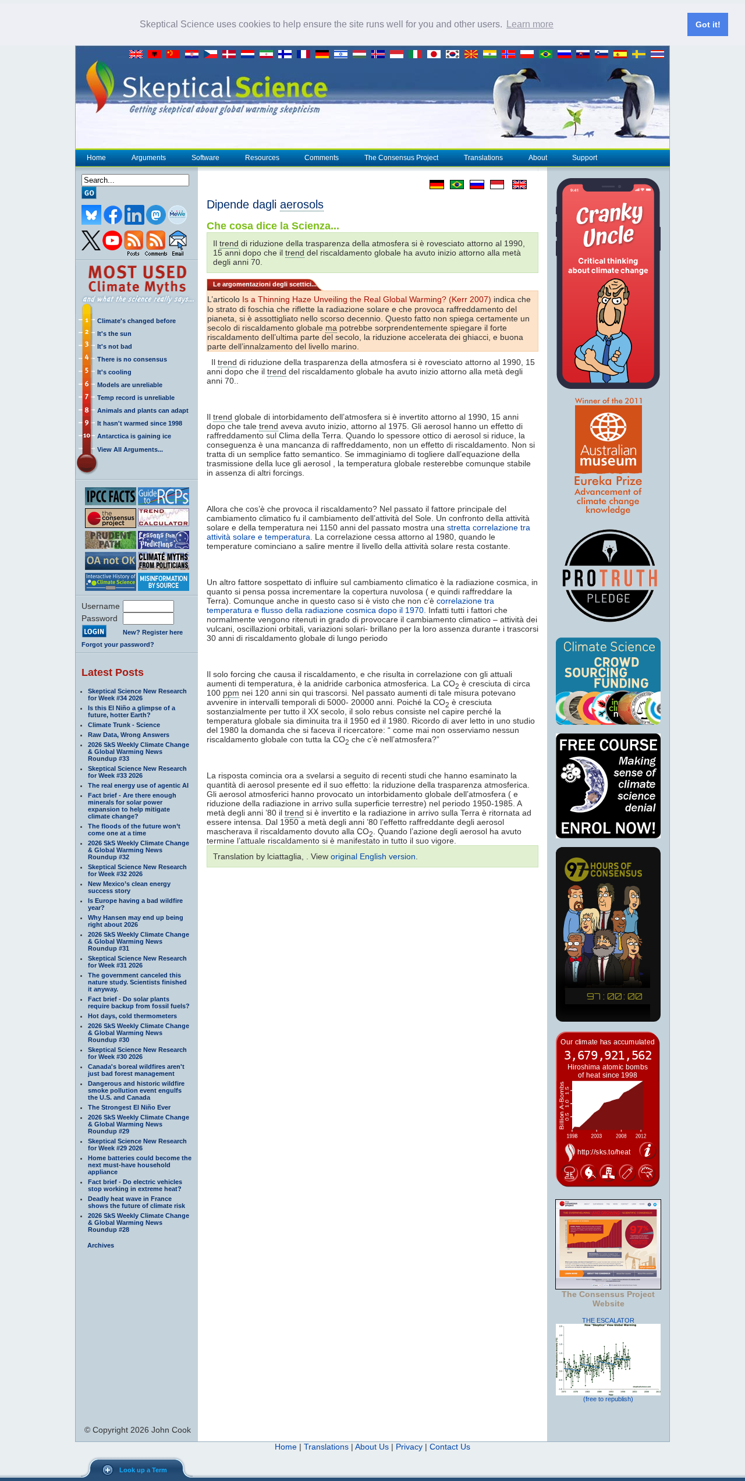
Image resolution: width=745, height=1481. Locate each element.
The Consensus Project (401, 158)
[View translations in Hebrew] (343, 54)
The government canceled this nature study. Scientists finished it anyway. (137, 982)
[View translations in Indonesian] (399, 54)
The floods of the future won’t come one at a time (134, 830)
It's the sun (114, 333)
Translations (483, 158)
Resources (262, 158)
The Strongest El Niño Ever (129, 1107)
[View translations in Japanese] (436, 54)
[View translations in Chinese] (175, 54)
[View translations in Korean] (455, 54)
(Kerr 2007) (366, 299)
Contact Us (450, 1446)
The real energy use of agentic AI (138, 785)
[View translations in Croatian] (194, 54)
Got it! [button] (708, 24)
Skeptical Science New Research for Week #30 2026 (137, 1053)
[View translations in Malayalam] (492, 54)
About (537, 158)
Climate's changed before (136, 320)
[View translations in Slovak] (585, 54)
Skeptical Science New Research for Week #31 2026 (137, 962)
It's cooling (114, 372)
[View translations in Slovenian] (604, 54)
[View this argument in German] (434, 184)
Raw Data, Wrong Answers (128, 734)
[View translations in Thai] (659, 54)
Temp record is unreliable (136, 397)
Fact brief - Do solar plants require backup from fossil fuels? (139, 1002)
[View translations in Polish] (529, 54)
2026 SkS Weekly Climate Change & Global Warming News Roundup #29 (138, 1124)
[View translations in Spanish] (622, 54)
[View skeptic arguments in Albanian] (157, 54)
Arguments (149, 158)
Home (96, 158)
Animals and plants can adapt (143, 410)
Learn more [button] (530, 24)
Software (205, 158)
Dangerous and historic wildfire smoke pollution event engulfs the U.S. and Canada (136, 1090)
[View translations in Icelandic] (380, 54)
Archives (100, 1245)
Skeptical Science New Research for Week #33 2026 (137, 772)
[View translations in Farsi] (269, 54)
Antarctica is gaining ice (134, 436)
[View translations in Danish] (231, 54)
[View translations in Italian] (418, 54)
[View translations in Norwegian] (511, 54)
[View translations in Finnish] (287, 54)
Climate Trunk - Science (124, 724)
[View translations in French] (306, 54)
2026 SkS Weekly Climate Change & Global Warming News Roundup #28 (138, 1222)
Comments (321, 158)
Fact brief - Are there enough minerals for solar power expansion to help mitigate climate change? (132, 806)
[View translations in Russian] (567, 54)
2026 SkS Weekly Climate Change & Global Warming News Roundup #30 (138, 1032)
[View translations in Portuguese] (548, 54)
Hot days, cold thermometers (132, 1015)
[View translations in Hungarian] (362, 54)
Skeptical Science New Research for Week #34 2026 (137, 694)
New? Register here (153, 632)
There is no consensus (132, 359)
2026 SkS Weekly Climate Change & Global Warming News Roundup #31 (138, 941)
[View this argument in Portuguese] (454, 184)
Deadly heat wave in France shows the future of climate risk (136, 1202)
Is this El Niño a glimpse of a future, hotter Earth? (131, 711)
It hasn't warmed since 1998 (139, 423)
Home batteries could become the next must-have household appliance (139, 1164)
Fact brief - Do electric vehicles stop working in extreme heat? (135, 1185)
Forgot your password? (117, 644)
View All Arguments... (130, 449)
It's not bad (114, 346)
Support (584, 158)
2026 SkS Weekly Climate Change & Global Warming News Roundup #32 (138, 849)
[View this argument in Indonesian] (494, 184)
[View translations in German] (324, 54)
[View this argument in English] (515, 184)
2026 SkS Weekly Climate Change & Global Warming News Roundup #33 (138, 751)
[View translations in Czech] (213, 54)
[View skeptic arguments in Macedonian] (473, 54)
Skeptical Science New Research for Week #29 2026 (137, 1145)
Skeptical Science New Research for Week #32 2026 (137, 870)
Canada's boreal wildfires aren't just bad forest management (136, 1070)
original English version (373, 856)
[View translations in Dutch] (250, 54)
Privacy (409, 1446)
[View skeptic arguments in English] (138, 54)
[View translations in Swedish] (641, 54)
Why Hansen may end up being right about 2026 (135, 921)
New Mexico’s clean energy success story (129, 887)
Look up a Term (143, 1469)
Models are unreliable (129, 384)
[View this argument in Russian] (474, 184)
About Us (372, 1446)
